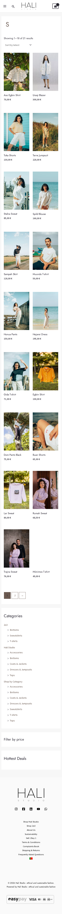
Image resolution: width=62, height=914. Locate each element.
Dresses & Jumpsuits (21, 669)
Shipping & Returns (31, 850)
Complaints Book (31, 846)
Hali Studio (9, 647)
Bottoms (14, 629)
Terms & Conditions (31, 842)
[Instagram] (16, 809)
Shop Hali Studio (31, 821)
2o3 (6, 624)
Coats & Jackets (18, 663)
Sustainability (31, 834)
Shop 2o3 (31, 825)
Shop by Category (13, 681)
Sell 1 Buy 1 (31, 838)
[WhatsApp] (45, 809)
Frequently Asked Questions (31, 854)
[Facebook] (23, 809)
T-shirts (14, 641)
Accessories (16, 652)
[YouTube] (38, 809)
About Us (31, 829)
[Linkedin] (31, 809)
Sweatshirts (16, 635)
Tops (12, 675)
